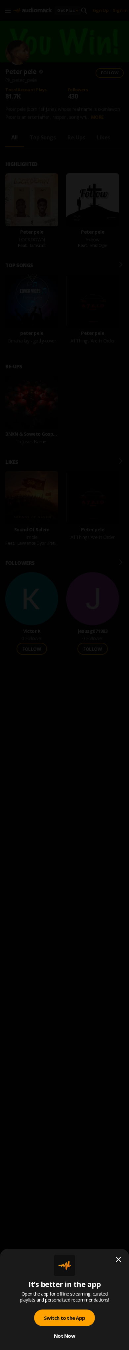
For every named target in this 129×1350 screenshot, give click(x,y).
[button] (64, 675)
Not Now (64, 1335)
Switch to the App (64, 1317)
